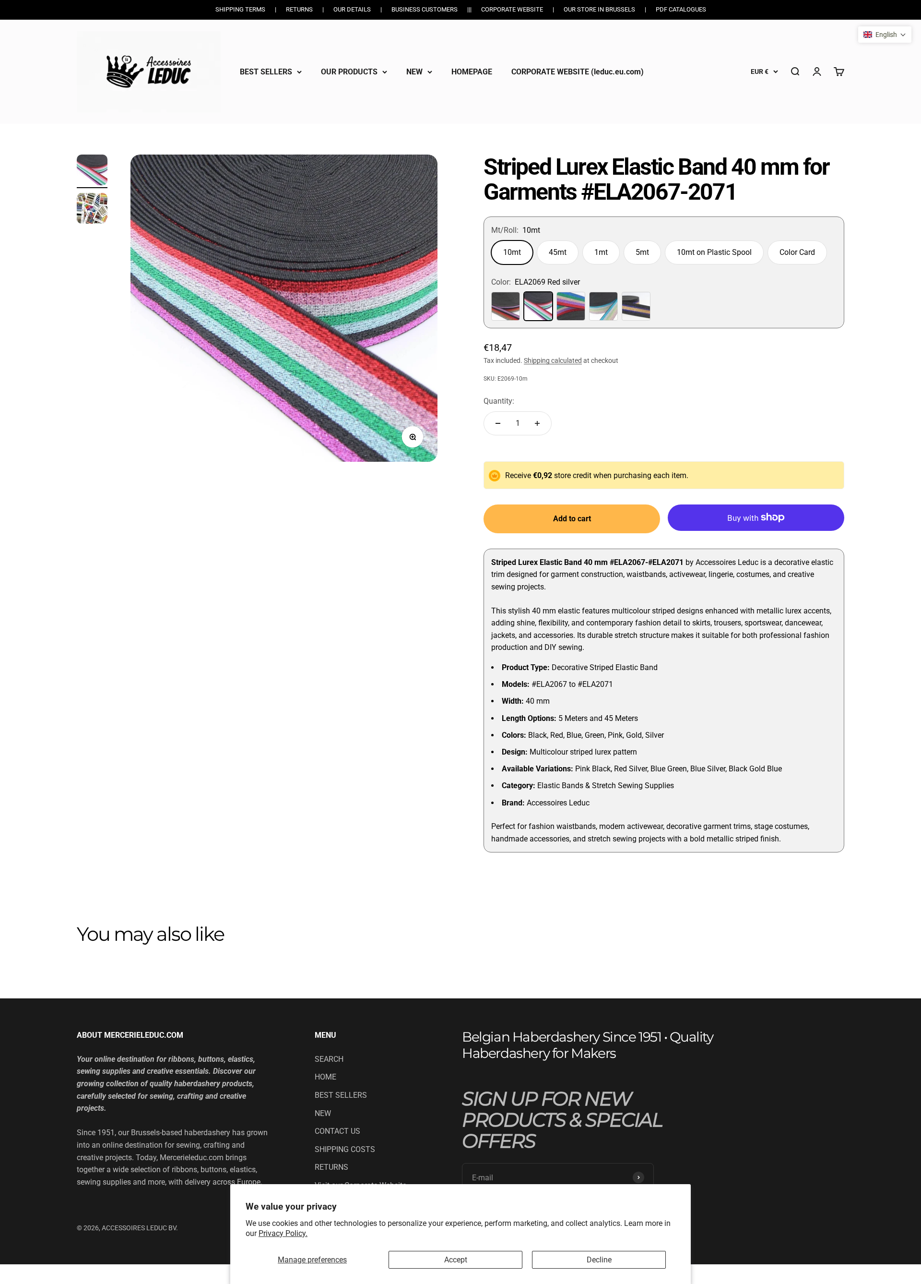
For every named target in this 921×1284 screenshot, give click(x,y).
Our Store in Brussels (599, 9)
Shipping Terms (240, 9)
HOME (325, 1076)
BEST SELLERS (266, 71)
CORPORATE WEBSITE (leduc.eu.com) (577, 71)
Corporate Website (512, 9)
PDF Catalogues (681, 9)
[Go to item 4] (92, 171)
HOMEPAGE (471, 71)
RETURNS (331, 1167)
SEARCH (329, 1059)
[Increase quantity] (537, 423)
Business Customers (424, 9)
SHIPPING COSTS (345, 1149)
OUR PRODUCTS (349, 71)
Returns (299, 9)
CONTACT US (337, 1131)
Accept (455, 1259)
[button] (885, 34)
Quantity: (499, 401)
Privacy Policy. (283, 1233)
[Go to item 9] (92, 210)
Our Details (352, 9)
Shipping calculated (553, 360)
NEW (414, 71)
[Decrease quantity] (498, 423)
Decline (599, 1259)
